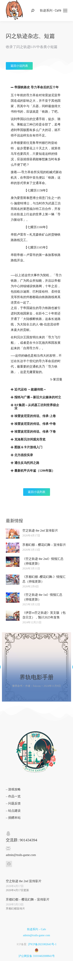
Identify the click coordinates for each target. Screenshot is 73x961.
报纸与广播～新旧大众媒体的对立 (37, 397)
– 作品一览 (13, 796)
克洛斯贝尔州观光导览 (30, 439)
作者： (33, 685)
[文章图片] (36, 667)
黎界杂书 (17, 685)
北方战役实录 (23, 455)
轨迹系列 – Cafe (36, 929)
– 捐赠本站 (13, 817)
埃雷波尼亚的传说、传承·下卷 (35, 431)
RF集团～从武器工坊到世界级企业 (36, 406)
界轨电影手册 (37, 677)
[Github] (9, 864)
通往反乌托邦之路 (26, 462)
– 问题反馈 (13, 803)
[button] (36, 87)
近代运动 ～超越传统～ (30, 389)
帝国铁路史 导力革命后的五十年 (36, 87)
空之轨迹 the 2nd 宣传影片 (40, 530)
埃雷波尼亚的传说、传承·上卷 (35, 416)
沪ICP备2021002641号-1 (42, 944)
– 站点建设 (13, 810)
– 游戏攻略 (13, 789)
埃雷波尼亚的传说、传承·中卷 (35, 423)
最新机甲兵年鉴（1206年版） (34, 470)
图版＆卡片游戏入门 (28, 447)
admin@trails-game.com (36, 935)
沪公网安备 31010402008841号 (36, 956)
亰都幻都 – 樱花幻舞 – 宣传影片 (44, 544)
